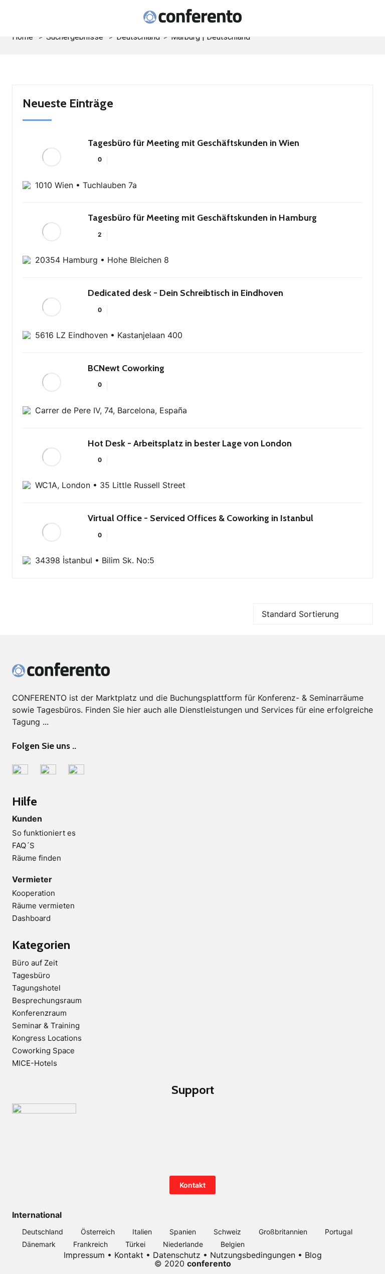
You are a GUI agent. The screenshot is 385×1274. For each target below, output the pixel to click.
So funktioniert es (44, 833)
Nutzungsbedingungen (252, 1255)
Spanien (182, 1231)
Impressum (84, 1255)
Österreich (98, 1231)
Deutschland (42, 1231)
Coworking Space (43, 1050)
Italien (142, 1231)
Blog (313, 1255)
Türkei (135, 1244)
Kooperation (33, 893)
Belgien (233, 1244)
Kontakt (192, 1185)
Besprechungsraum (47, 1000)
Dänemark (39, 1244)
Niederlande (183, 1244)
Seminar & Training (46, 1025)
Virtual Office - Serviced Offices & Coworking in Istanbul (200, 518)
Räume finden (36, 858)
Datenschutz (177, 1255)
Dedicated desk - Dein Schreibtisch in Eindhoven (185, 292)
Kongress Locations (47, 1038)
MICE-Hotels (34, 1063)
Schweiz (227, 1231)
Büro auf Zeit (35, 963)
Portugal (338, 1231)
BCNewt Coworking (126, 368)
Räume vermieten (43, 905)
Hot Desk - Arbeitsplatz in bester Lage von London (190, 443)
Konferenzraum (39, 1013)
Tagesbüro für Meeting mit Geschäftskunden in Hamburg (202, 217)
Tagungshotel (36, 988)
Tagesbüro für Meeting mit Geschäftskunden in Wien (193, 142)
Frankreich (90, 1244)
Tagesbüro (31, 975)
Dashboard (31, 918)
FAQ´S (23, 845)
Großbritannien (283, 1231)
